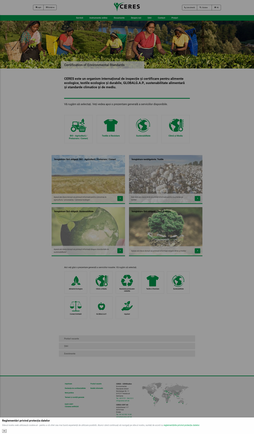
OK (4, 431)
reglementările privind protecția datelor (181, 425)
